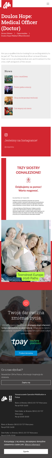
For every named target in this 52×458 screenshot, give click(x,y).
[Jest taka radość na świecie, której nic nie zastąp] (26, 251)
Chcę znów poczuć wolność (26, 98)
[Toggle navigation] (48, 4)
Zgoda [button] (26, 451)
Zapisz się (26, 382)
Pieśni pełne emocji (22, 87)
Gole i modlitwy (21, 76)
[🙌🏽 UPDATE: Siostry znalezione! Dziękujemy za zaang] (26, 189)
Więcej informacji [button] (32, 444)
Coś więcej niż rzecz (22, 108)
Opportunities (22, 33)
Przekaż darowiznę (26, 353)
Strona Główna (6, 33)
